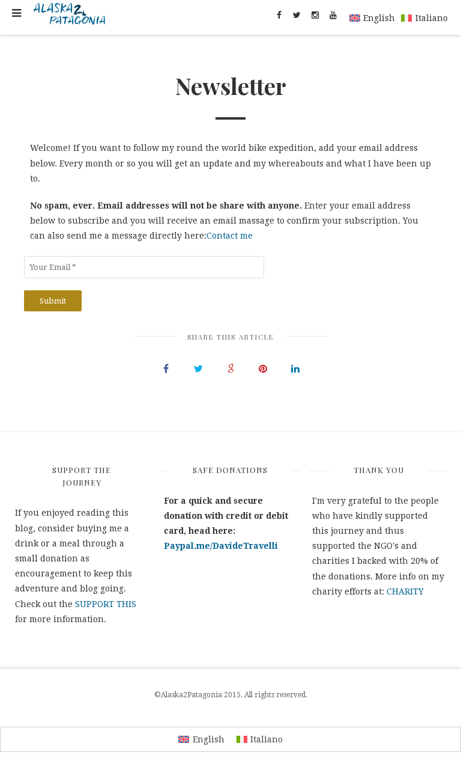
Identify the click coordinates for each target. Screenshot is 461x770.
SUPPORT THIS (105, 604)
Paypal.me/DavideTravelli (221, 546)
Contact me (229, 235)
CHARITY (405, 591)
